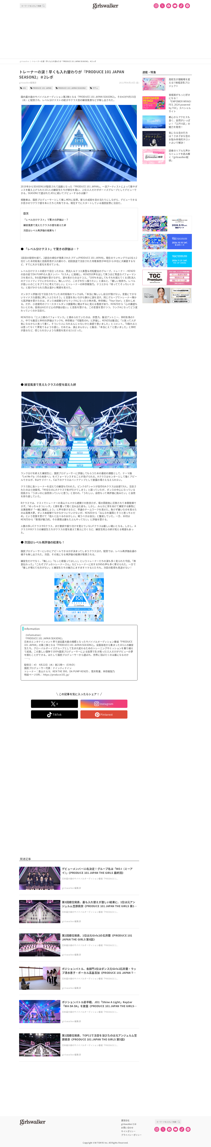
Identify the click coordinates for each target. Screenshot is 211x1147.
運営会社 (125, 1120)
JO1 (24, 88)
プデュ (95, 88)
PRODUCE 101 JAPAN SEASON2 (72, 88)
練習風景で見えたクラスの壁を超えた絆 (44, 225)
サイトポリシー (128, 1131)
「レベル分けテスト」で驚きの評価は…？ (46, 219)
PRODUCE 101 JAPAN (42, 88)
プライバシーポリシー (131, 1135)
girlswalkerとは (128, 1124)
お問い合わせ (127, 1128)
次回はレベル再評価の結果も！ (40, 230)
